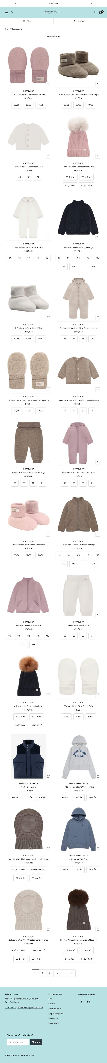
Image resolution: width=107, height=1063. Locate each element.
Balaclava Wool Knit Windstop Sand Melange (28, 940)
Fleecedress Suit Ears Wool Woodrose (78, 472)
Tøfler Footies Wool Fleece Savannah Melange (78, 94)
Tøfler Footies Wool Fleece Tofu (28, 328)
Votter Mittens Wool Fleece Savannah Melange (28, 400)
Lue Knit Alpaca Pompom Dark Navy (28, 706)
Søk (50, 999)
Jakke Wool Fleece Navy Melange (78, 247)
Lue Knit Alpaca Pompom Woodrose (78, 167)
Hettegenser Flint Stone (78, 859)
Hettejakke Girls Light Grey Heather (78, 787)
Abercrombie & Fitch (28, 783)
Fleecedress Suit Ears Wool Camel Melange (78, 328)
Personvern (53, 1018)
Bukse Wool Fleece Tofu (78, 625)
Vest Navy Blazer (28, 787)
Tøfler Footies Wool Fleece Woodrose (28, 544)
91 (64, 973)
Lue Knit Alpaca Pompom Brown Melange (78, 940)
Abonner (36, 1042)
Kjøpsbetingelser (55, 1013)
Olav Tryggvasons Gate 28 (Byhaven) (21, 999)
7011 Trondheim (12, 1002)
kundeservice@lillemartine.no (30, 1007)
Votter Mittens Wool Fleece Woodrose (28, 94)
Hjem (7, 29)
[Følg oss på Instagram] (88, 1001)
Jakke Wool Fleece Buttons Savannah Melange (78, 400)
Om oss (51, 1004)
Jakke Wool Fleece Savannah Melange (78, 544)
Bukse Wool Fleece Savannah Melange (28, 472)
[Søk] (12, 12)
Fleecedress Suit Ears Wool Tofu (29, 247)
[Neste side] (71, 973)
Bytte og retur (54, 1009)
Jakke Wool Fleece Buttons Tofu (29, 167)
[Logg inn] (95, 12)
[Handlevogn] (100, 12)
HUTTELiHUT (28, 91)
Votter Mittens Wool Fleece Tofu (78, 706)
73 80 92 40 (10, 1007)
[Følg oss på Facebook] (81, 1001)
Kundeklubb (53, 1023)
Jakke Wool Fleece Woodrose (28, 625)
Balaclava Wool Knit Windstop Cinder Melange (28, 859)
